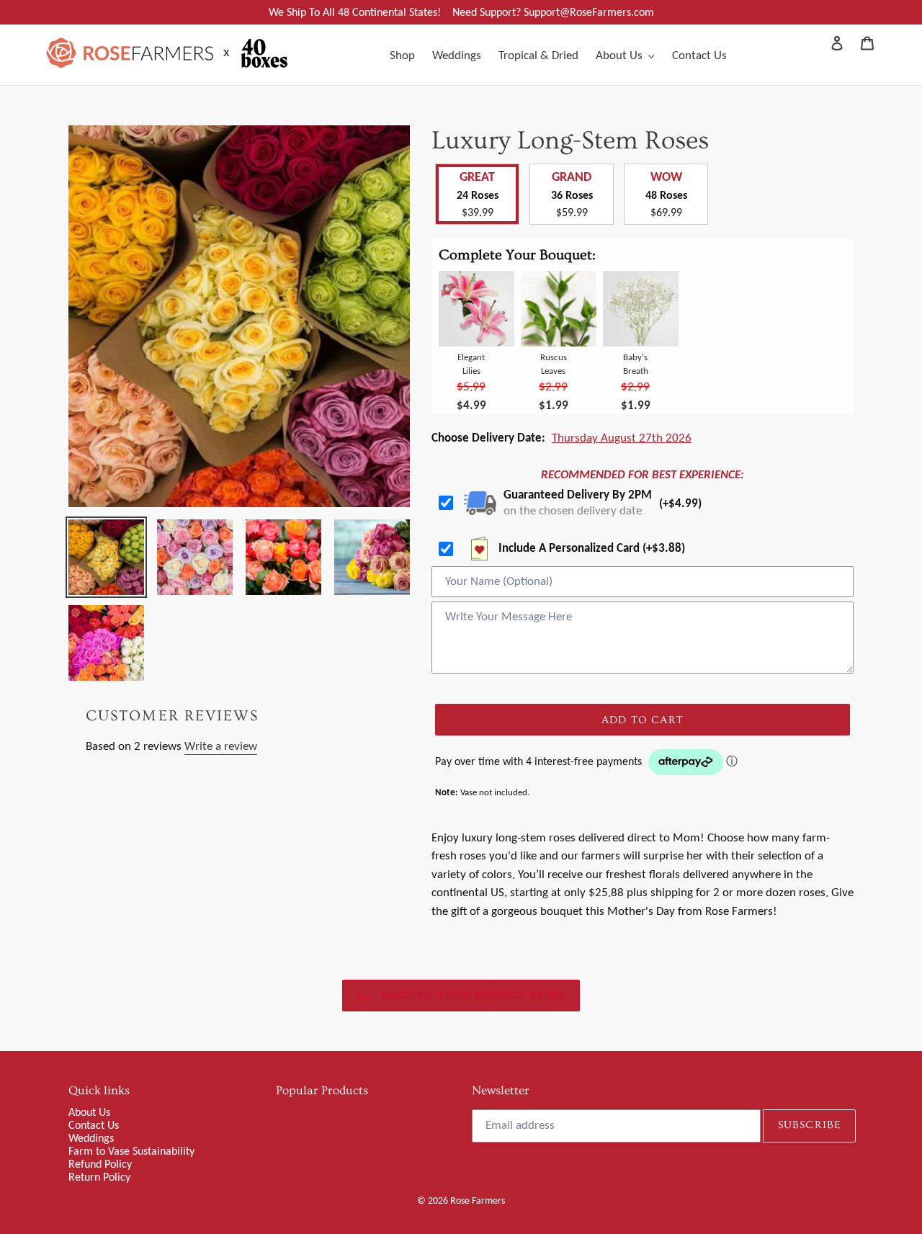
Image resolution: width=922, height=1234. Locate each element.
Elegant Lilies (471, 364)
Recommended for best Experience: (642, 474)
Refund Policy (100, 1164)
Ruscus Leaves (553, 364)
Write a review (220, 746)
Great (477, 176)
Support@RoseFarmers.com (589, 12)
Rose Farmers (477, 1200)
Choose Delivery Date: (488, 437)
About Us (89, 1112)
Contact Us (93, 1125)
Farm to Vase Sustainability (131, 1151)
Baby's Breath (635, 364)
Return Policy (99, 1177)
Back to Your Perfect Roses (471, 995)
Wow (666, 176)
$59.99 (572, 212)
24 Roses (477, 195)
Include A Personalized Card (590, 547)
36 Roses (572, 195)
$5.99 (471, 386)
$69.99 (666, 212)
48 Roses (666, 195)
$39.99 (477, 212)
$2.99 (553, 386)
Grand (571, 176)
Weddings (91, 1138)
